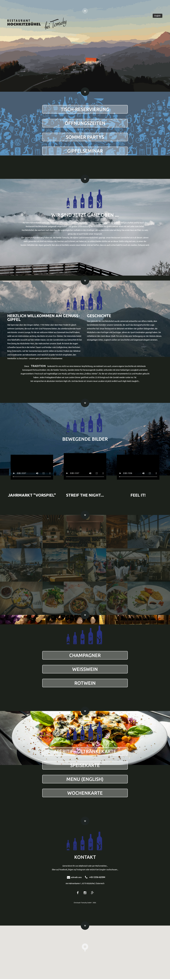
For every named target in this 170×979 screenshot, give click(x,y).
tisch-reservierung (85, 109)
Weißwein (85, 669)
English (157, 16)
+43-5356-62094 (97, 877)
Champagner (85, 655)
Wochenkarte (85, 793)
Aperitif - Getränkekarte (85, 751)
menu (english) (84, 779)
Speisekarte (85, 765)
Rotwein (85, 683)
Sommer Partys (85, 137)
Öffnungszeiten (85, 123)
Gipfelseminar (85, 151)
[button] (85, 947)
